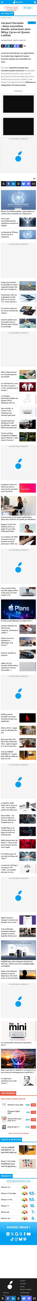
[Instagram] (16, 1239)
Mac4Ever (3, 17)
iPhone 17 (5, 1206)
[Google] (16, 1234)
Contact (22, 1281)
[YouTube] (29, 1234)
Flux (4, 1296)
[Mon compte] (34, 2)
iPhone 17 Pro (6, 1200)
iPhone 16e (5, 1218)
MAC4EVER (19, 2)
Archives (6, 1293)
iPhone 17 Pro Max (8, 1193)
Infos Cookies (24, 1296)
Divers (10, 17)
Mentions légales (25, 1289)
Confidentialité (25, 1293)
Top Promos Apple (12, 8)
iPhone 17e (5, 1187)
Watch (23, 1181)
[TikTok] (12, 1239)
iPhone (13, 1181)
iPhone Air (5, 1212)
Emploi (22, 1286)
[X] (12, 1234)
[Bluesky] (20, 1239)
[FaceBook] (24, 1234)
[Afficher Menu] (2, 2)
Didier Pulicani (7, 40)
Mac (8, 1181)
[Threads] (21, 1234)
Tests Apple (27, 8)
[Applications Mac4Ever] (8, 1234)
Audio (28, 1181)
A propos (23, 1284)
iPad (18, 1181)
